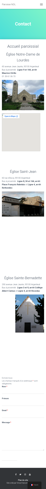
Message (6, 422)
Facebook (16, 474)
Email (5, 410)
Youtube (30, 474)
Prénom (5, 398)
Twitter (20, 474)
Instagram (25, 474)
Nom (4, 387)
